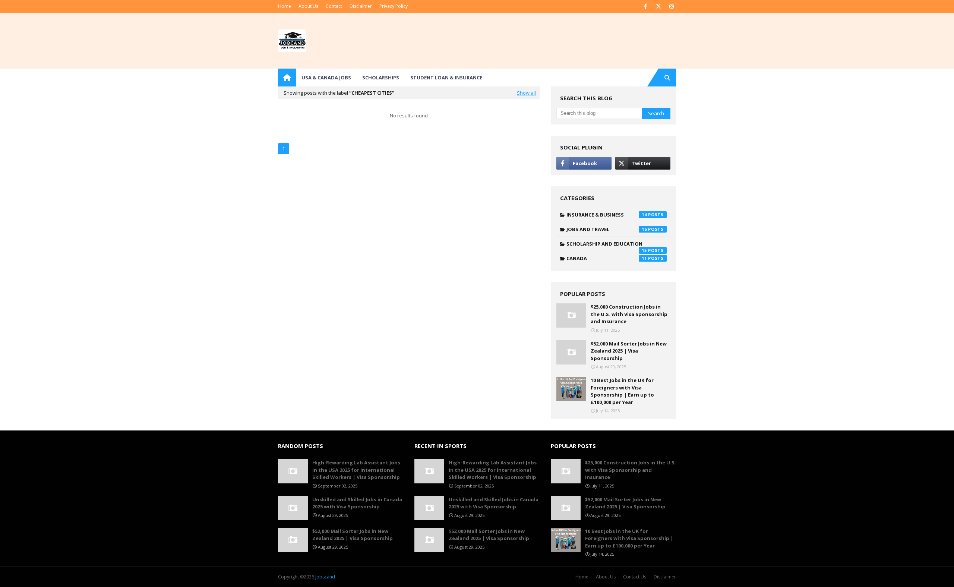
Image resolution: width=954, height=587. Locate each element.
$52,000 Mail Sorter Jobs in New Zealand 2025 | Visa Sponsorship (629, 351)
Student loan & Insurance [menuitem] (446, 77)
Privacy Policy (393, 6)
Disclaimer (361, 6)
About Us (308, 6)
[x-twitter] (658, 6)
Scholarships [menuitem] (380, 77)
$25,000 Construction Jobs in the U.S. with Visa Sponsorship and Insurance (629, 314)
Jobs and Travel (606, 229)
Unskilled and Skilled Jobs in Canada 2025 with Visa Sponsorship (357, 503)
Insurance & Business (606, 214)
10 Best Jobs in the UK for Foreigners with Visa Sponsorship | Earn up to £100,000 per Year (622, 391)
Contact (334, 6)
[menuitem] (287, 77)
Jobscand (325, 577)
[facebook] (645, 6)
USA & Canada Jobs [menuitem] (326, 77)
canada (606, 258)
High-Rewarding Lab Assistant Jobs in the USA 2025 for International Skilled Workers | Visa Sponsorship (356, 469)
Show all (526, 92)
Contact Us (634, 577)
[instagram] (671, 6)
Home (284, 6)
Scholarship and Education (606, 245)
